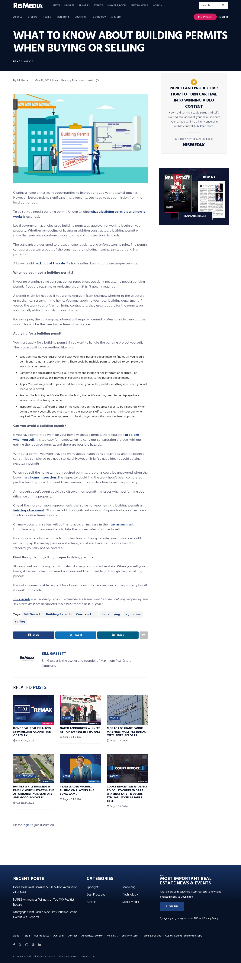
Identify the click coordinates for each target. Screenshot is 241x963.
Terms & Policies (152, 936)
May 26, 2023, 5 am (46, 80)
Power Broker (117, 6)
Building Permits (59, 614)
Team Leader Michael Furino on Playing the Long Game (77, 790)
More (156, 6)
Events (98, 6)
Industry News (25, 776)
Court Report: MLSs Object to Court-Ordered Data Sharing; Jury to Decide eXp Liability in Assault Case (127, 794)
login (26, 825)
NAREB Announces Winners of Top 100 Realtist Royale (80, 730)
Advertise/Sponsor (92, 936)
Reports (84, 6)
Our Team (58, 936)
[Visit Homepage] (30, 5)
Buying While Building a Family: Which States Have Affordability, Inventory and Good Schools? (33, 792)
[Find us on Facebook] (14, 944)
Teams (47, 17)
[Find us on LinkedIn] (39, 944)
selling (20, 621)
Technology (98, 17)
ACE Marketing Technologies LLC (183, 936)
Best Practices (96, 894)
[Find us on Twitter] (20, 944)
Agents (17, 17)
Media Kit (112, 936)
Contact (72, 936)
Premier (69, 6)
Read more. (207, 126)
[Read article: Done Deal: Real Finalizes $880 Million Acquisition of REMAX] (33, 710)
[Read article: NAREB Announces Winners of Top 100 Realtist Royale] (80, 710)
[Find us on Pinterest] (33, 944)
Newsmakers (139, 6)
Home (16, 61)
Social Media (130, 902)
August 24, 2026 (24, 741)
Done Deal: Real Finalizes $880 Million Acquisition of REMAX (32, 732)
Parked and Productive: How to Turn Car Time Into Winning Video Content (194, 97)
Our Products (41, 936)
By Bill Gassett (22, 80)
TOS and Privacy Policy (206, 918)
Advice (91, 902)
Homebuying (110, 614)
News (56, 6)
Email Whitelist (130, 936)
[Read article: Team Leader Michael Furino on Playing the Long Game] (80, 768)
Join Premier (205, 17)
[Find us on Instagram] (26, 944)
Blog (27, 936)
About (17, 936)
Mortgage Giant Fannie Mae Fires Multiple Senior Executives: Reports (126, 732)
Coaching (80, 17)
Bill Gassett (33, 614)
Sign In (223, 17)
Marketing (62, 17)
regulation (132, 614)
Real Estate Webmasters (81, 957)
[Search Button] (224, 5)
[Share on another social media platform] (144, 635)
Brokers (32, 17)
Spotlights (93, 887)
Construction (86, 614)
